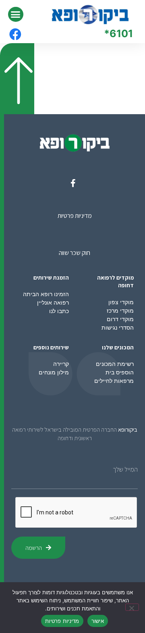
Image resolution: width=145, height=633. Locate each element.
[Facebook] (15, 34)
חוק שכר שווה (74, 253)
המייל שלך (125, 469)
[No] (132, 607)
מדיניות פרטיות (75, 215)
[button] (15, 14)
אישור (97, 621)
